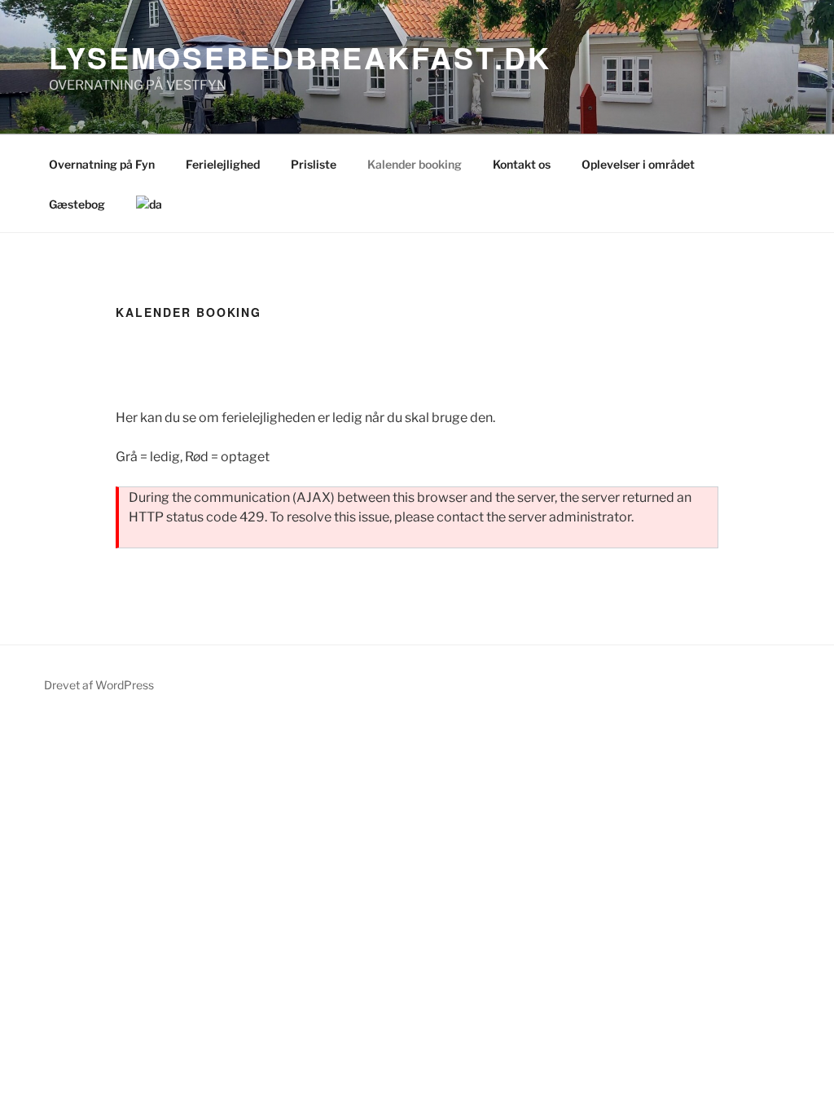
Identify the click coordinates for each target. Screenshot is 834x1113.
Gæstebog (77, 204)
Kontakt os (522, 164)
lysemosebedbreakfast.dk (300, 57)
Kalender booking (414, 164)
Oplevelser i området (638, 164)
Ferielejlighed (223, 164)
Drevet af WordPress (99, 685)
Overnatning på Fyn (102, 164)
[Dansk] (148, 204)
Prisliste (313, 164)
